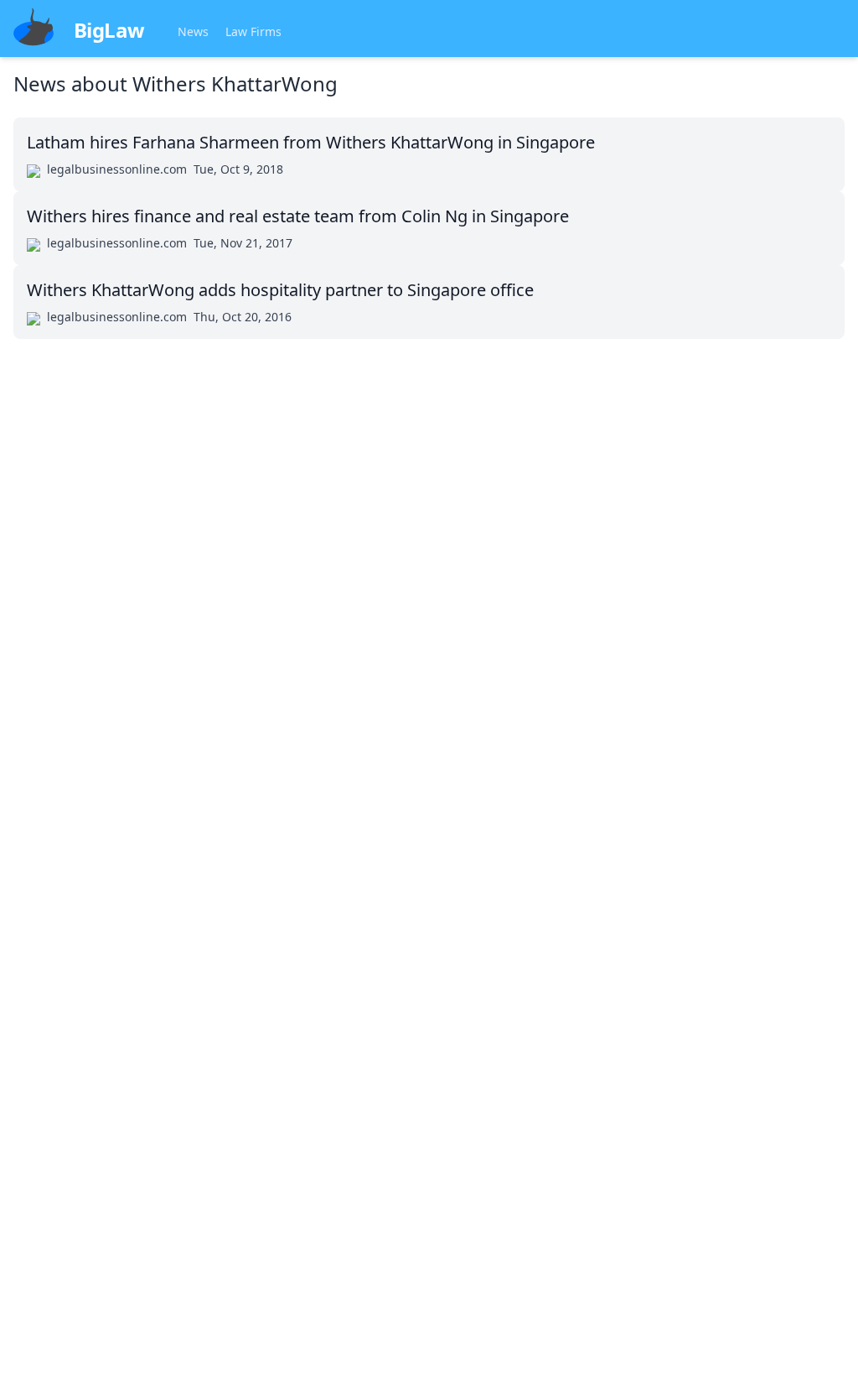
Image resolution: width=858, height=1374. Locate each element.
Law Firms (253, 31)
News (193, 31)
